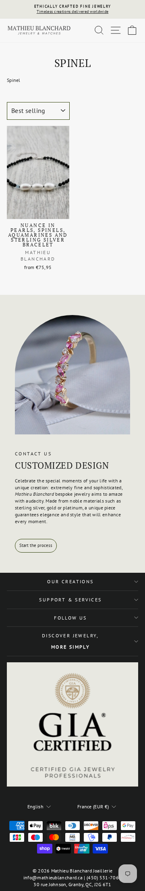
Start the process (35, 545)
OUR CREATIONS (70, 581)
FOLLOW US (70, 618)
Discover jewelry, (70, 641)
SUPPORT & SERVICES (70, 600)
